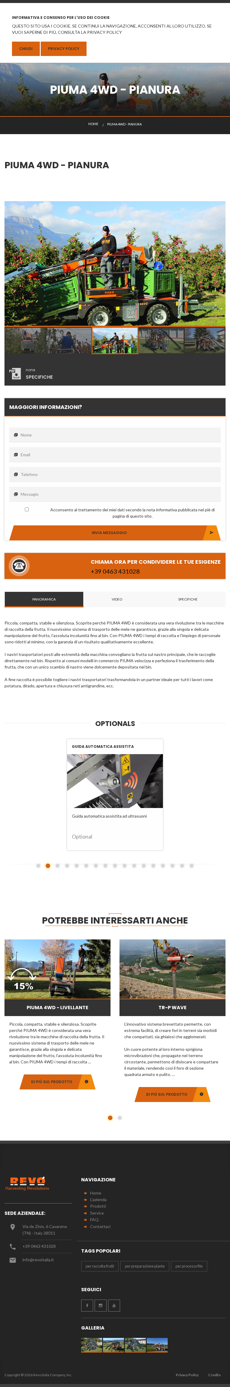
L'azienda (98, 1199)
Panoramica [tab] (44, 599)
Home (95, 1192)
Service (97, 1212)
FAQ (94, 1219)
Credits (214, 1375)
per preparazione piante (145, 1266)
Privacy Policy (63, 48)
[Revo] (29, 1183)
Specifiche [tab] (188, 599)
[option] (115, 263)
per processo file (189, 1266)
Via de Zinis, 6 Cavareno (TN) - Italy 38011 (44, 1230)
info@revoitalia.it (38, 1259)
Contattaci (100, 1226)
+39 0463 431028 (39, 1246)
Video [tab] (117, 599)
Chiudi (26, 48)
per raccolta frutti (100, 1266)
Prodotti (98, 1206)
